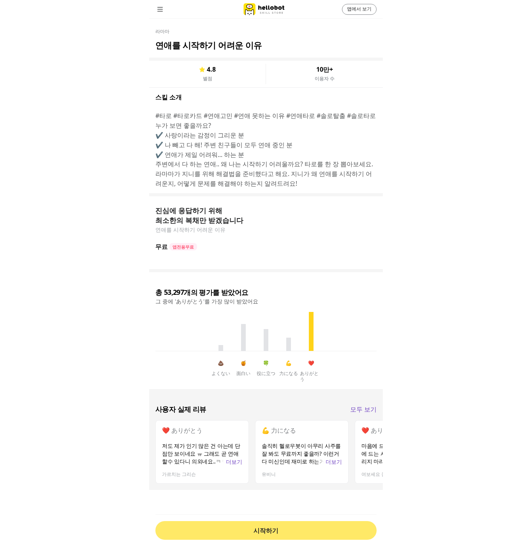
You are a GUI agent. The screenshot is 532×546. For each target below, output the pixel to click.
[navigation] (171, 9)
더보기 (234, 461)
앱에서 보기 (359, 8)
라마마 (162, 31)
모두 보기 (363, 409)
